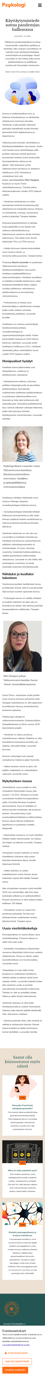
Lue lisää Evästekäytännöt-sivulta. (16, 1345)
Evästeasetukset (18, 1353)
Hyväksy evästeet (15, 1370)
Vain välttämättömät (17, 1361)
